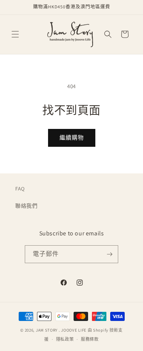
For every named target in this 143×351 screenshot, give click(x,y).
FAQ (20, 188)
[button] (15, 34)
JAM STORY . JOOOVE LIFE (61, 330)
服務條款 (90, 339)
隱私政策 (65, 339)
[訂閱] (109, 254)
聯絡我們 (26, 205)
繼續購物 (71, 137)
